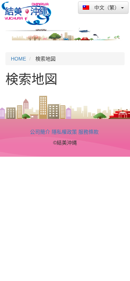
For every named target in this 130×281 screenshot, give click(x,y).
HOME (18, 59)
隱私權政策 (64, 132)
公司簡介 (40, 132)
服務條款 (88, 132)
